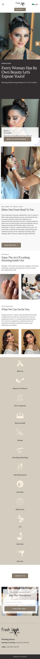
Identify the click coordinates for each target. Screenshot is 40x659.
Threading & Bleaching (20, 457)
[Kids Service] (20, 501)
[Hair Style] (20, 484)
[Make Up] (20, 363)
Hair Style (20, 492)
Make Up (20, 371)
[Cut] (20, 519)
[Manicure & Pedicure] (20, 380)
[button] (3, 4)
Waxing (20, 440)
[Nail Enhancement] (20, 467)
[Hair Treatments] (20, 398)
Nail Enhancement (20, 475)
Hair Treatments (20, 406)
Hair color (20, 544)
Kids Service (20, 509)
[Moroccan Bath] (20, 415)
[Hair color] (20, 536)
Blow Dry (20, 561)
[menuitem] (35, 4)
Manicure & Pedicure (20, 388)
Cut (20, 527)
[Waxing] (20, 432)
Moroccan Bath (20, 423)
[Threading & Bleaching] (20, 449)
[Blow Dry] (20, 553)
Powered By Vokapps (20, 657)
